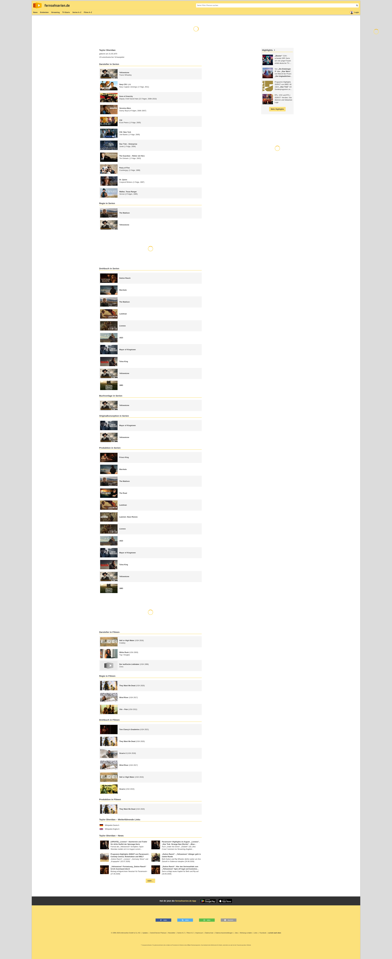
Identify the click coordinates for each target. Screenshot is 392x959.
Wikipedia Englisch (112, 829)
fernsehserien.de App (185, 901)
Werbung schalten (246, 933)
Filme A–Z (88, 12)
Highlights (267, 50)
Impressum (199, 933)
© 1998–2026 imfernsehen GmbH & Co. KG (125, 933)
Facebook (263, 933)
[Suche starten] (357, 5)
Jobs (236, 933)
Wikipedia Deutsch (112, 825)
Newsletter (171, 933)
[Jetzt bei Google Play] (208, 901)
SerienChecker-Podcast (158, 933)
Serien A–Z (76, 12)
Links (256, 933)
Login (356, 12)
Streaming (55, 12)
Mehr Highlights (277, 109)
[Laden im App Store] (225, 901)
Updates (145, 933)
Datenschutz (209, 933)
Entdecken (44, 12)
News (35, 12)
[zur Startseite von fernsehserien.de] (37, 5)
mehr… (150, 881)
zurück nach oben (274, 933)
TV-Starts (66, 12)
